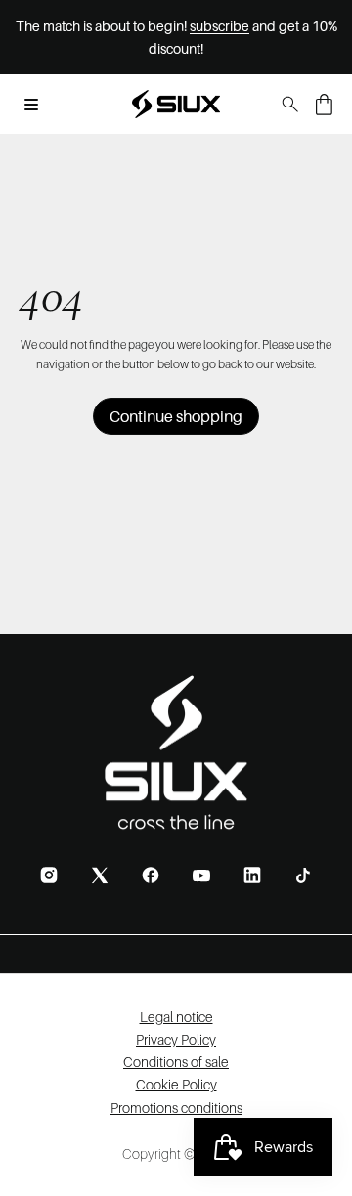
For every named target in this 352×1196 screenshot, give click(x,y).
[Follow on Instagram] (49, 875)
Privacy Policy (176, 1039)
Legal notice (176, 1016)
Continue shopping (176, 416)
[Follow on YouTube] (201, 875)
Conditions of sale (176, 1061)
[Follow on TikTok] (303, 875)
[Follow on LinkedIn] (252, 875)
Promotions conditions (176, 1107)
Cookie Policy (176, 1084)
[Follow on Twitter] (100, 875)
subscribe (219, 26)
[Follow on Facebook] (150, 875)
